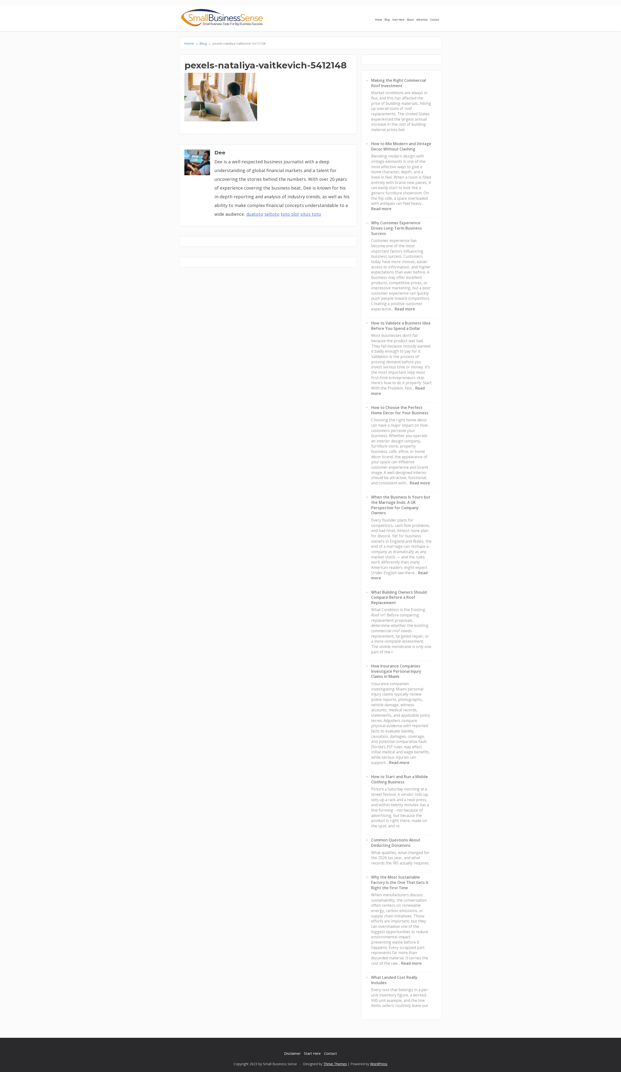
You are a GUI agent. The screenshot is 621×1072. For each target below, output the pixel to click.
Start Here (398, 19)
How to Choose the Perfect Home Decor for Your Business (399, 410)
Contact (434, 19)
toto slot (290, 214)
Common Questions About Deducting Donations (395, 842)
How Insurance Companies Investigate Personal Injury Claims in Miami (396, 671)
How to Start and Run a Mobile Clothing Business (399, 779)
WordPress (378, 1064)
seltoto (271, 214)
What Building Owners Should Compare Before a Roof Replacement (399, 597)
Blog (387, 19)
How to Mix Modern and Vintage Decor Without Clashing (401, 146)
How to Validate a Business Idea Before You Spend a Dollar (400, 325)
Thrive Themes (335, 1064)
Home (378, 19)
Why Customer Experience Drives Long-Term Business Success (396, 228)
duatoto (254, 214)
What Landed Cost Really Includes (394, 980)
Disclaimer (292, 1053)
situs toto (310, 214)
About (410, 19)
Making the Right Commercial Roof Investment (398, 83)
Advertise (422, 19)
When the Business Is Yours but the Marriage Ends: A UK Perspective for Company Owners (400, 504)
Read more (381, 208)
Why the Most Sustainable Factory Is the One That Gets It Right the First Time (399, 882)
